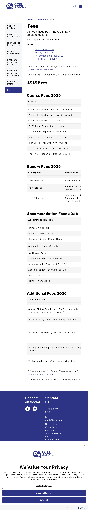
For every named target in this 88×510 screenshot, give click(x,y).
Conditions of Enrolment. (41, 70)
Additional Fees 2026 (46, 59)
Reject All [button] (44, 500)
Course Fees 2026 (44, 49)
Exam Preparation (13, 35)
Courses (41, 19)
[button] (84, 445)
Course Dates (11, 82)
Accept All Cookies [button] (44, 493)
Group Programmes (14, 52)
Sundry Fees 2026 (44, 53)
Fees (9, 90)
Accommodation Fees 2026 (49, 56)
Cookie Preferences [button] (44, 486)
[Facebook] (27, 409)
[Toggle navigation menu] (80, 6)
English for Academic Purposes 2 (13, 73)
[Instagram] (35, 409)
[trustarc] (81, 508)
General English (11, 27)
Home (31, 19)
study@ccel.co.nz (54, 420)
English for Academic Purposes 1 (13, 62)
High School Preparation (13, 44)
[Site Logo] (16, 6)
